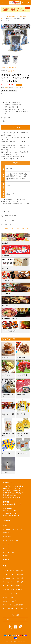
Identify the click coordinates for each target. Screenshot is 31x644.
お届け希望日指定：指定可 (13, 104)
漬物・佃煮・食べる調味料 (8, 434)
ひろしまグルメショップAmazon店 (13, 570)
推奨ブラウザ (7, 536)
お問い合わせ (7, 559)
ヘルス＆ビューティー (22, 453)
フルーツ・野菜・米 (22, 375)
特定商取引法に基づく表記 (10, 540)
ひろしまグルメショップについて (12, 529)
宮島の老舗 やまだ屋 (7, 305)
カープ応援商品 (6, 255)
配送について (7, 544)
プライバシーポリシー (9, 552)
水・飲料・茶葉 (6, 453)
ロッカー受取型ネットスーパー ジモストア (15, 608)
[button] (2, 2)
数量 (2, 93)
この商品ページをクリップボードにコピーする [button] (16, 228)
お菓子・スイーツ (7, 357)
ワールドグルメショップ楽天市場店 (13, 582)
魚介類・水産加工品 (7, 394)
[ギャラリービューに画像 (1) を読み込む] (6, 59)
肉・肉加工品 (20, 394)
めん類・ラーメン (7, 375)
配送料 (6, 87)
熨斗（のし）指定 (6, 117)
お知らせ (5, 525)
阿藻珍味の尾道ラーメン (8, 318)
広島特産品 (5, 243)
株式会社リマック (8, 597)
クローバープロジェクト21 (10, 593)
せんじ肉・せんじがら (8, 280)
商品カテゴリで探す (10, 16)
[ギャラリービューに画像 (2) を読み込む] (15, 59)
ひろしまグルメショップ (13, 641)
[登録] (26, 620)
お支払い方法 (7, 532)
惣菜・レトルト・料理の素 (8, 414)
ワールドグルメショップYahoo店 (12, 589)
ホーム (3, 16)
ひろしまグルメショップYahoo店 (12, 585)
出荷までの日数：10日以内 (13, 107)
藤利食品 (11, 71)
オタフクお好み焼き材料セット (10, 331)
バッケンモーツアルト (8, 268)
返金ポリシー (7, 548)
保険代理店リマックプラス (10, 601)
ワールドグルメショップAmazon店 (13, 574)
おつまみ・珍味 (21, 357)
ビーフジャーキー (7, 293)
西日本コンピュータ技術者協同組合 (13, 605)
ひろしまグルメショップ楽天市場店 (13, 578)
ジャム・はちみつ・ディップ (22, 434)
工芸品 (4, 472)
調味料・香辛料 (21, 414)
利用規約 (5, 556)
